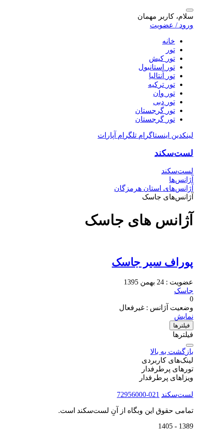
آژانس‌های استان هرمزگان (153, 188)
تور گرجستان (155, 110)
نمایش (183, 316)
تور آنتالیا (162, 76)
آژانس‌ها (181, 179)
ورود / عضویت (171, 25)
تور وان (164, 93)
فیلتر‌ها (181, 325)
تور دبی (164, 102)
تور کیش (162, 58)
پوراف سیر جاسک (152, 262)
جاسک (183, 291)
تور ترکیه (161, 84)
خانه (168, 41)
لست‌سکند (173, 153)
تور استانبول (156, 67)
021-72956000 (138, 394)
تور (170, 50)
